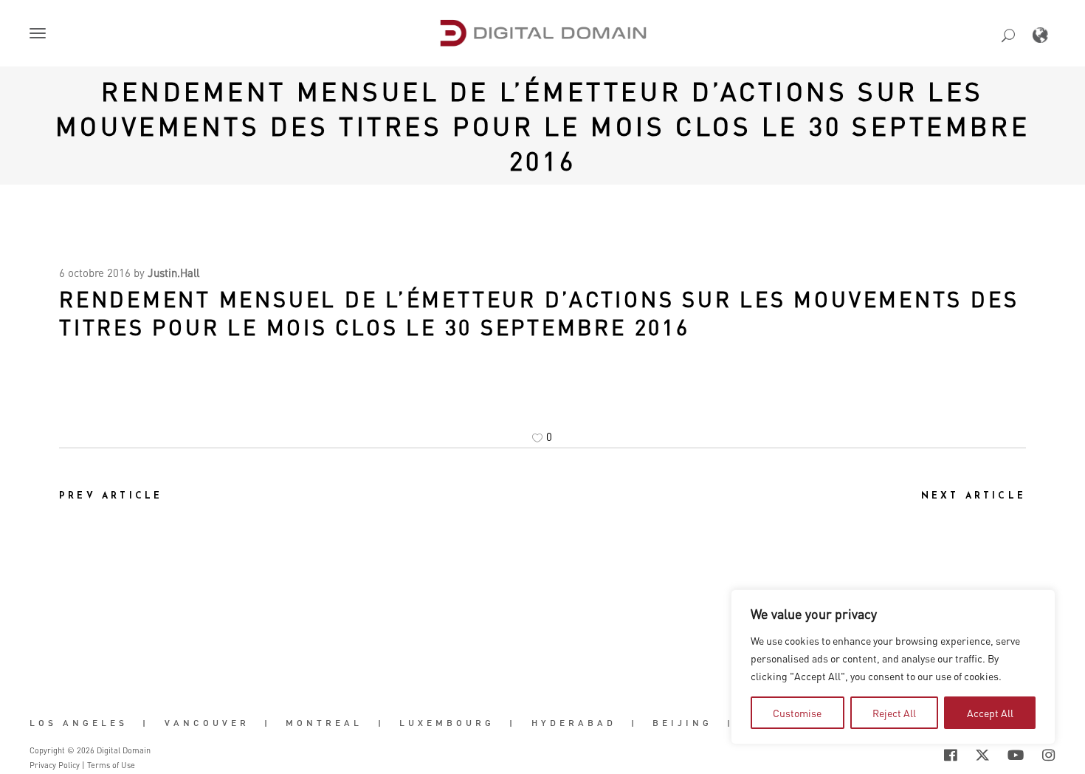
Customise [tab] (797, 712)
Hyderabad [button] (573, 723)
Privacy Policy (55, 765)
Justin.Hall (173, 272)
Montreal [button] (324, 723)
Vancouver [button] (207, 723)
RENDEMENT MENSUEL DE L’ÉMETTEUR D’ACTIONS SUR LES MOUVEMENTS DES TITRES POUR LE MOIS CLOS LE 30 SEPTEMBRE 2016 (542, 126)
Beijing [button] (682, 723)
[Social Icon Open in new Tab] (902, 754)
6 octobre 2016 (95, 272)
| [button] (145, 723)
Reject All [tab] (894, 712)
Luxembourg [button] (447, 723)
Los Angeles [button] (79, 723)
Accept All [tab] (990, 712)
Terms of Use (111, 765)
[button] (41, 35)
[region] (893, 666)
